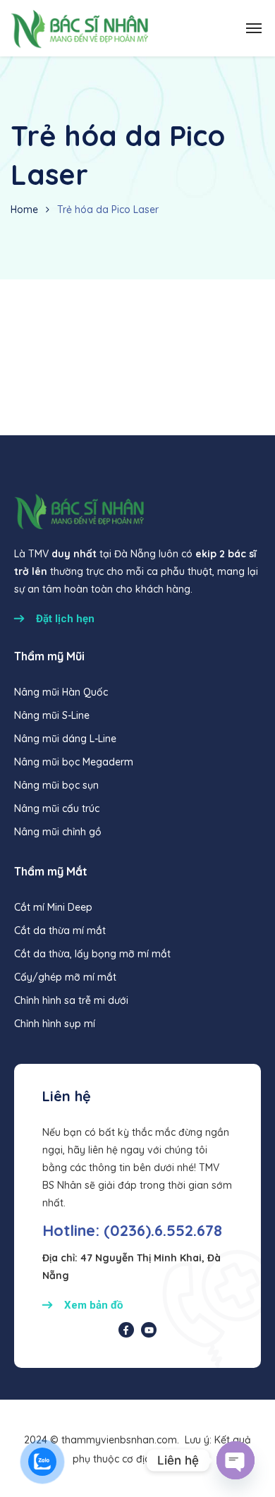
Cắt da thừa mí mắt (60, 930)
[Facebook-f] (126, 1330)
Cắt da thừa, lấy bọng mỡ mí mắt (92, 953)
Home (24, 209)
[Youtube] (149, 1330)
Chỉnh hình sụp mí (54, 1023)
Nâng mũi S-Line (52, 715)
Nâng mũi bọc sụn (56, 785)
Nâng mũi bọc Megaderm (73, 762)
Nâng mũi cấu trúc (56, 808)
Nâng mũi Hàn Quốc (61, 692)
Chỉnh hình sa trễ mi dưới (71, 1000)
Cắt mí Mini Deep (53, 907)
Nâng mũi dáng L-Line (65, 738)
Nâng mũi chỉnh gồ (58, 831)
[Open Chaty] (235, 1460)
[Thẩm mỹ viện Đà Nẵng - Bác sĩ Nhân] (79, 28)
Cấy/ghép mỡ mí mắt (65, 977)
